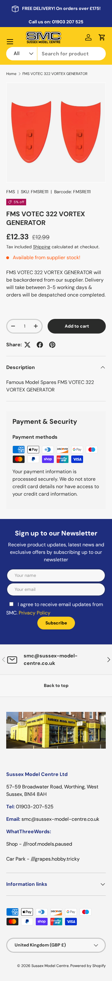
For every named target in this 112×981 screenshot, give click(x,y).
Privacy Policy (34, 613)
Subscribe (56, 623)
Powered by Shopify (88, 965)
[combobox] (56, 53)
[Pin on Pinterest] (52, 345)
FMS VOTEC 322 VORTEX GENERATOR (54, 74)
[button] (102, 37)
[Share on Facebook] (40, 345)
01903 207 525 (67, 22)
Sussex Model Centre (50, 965)
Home (11, 74)
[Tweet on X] (27, 345)
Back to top (56, 685)
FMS (10, 191)
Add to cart (77, 326)
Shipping (41, 247)
